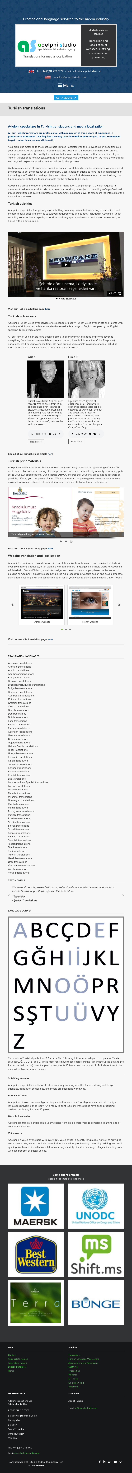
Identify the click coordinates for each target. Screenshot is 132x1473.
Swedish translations (19, 840)
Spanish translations (19, 833)
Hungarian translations (20, 753)
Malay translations (18, 789)
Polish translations (18, 807)
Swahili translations (19, 836)
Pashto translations (18, 804)
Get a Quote (64, 98)
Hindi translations (18, 750)
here (48, 309)
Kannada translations (19, 768)
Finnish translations (19, 724)
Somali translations (18, 829)
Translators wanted (17, 1363)
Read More (36, 441)
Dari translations (17, 714)
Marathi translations (19, 793)
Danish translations (18, 710)
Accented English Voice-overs (83, 1363)
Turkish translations (19, 854)
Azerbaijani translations (21, 674)
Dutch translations (18, 717)
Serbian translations (19, 822)
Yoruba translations (18, 873)
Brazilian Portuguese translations (26, 685)
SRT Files (73, 1378)
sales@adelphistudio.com (87, 71)
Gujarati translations (19, 742)
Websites (72, 1374)
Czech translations (18, 706)
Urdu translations (17, 862)
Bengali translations (19, 677)
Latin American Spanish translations (28, 782)
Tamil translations (17, 847)
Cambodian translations (21, 695)
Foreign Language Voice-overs (83, 1358)
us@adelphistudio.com (73, 77)
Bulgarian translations (20, 688)
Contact (12, 1355)
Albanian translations (20, 663)
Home (11, 1370)
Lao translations (17, 779)
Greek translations (18, 739)
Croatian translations (19, 703)
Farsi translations (17, 721)
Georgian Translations (20, 732)
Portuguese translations (21, 811)
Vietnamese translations (21, 865)
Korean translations (18, 771)
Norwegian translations (21, 800)
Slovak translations (18, 826)
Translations (74, 1355)
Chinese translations (19, 699)
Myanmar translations (20, 797)
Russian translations (19, 818)
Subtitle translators (17, 1366)
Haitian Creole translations (23, 746)
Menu (68, 85)
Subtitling (73, 1366)
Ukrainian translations (20, 858)
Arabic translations (18, 670)
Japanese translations (20, 764)
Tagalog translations (19, 844)
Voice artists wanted (18, 1358)
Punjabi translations (19, 815)
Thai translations (17, 851)
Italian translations (18, 760)
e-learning (73, 1386)
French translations (18, 728)
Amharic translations (19, 667)
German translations (19, 735)
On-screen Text (76, 1382)
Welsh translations (18, 869)
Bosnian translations (19, 681)
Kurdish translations (19, 775)
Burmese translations (20, 692)
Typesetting (74, 1370)
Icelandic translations (20, 757)
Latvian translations (19, 786)
